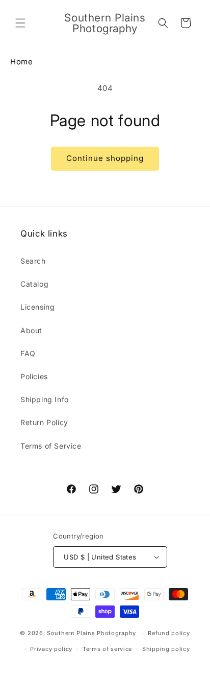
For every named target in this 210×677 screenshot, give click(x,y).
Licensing (37, 306)
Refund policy (169, 633)
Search (33, 260)
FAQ (28, 353)
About (31, 330)
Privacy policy (51, 648)
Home (21, 61)
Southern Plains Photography (91, 633)
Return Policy (44, 422)
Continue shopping (105, 158)
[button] (20, 23)
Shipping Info (44, 399)
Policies (34, 376)
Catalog (34, 283)
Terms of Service (51, 445)
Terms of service (107, 648)
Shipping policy (166, 648)
